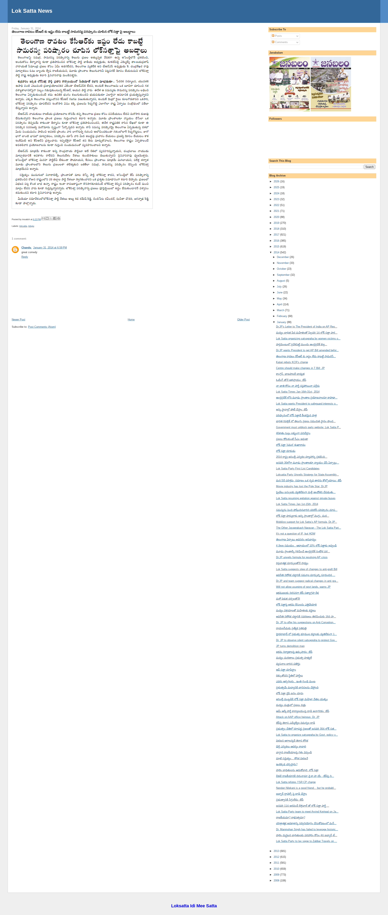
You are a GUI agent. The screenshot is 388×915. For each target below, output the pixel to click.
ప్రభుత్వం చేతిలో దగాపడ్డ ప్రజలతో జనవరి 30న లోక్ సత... (306, 728)
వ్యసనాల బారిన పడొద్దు (288, 663)
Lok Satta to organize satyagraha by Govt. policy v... (307, 734)
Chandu (26, 247)
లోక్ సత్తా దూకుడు (285, 450)
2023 (277, 199)
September (283, 274)
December (283, 257)
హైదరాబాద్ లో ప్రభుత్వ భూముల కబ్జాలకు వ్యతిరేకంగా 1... (306, 634)
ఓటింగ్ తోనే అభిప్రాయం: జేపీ (291, 379)
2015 (277, 246)
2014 (277, 252)
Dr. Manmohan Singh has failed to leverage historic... (307, 829)
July (280, 286)
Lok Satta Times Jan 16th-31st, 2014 (297, 391)
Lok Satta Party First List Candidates (297, 468)
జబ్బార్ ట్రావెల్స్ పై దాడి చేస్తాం (291, 793)
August (281, 280)
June (280, 292)
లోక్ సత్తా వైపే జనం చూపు (289, 693)
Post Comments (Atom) (42, 326)
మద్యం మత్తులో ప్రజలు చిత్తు (291, 705)
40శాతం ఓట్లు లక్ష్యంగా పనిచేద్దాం (293, 433)
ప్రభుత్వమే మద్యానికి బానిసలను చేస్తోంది (297, 687)
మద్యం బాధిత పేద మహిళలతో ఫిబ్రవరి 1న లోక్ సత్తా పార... (306, 332)
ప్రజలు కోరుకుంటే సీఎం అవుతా (292, 439)
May (280, 298)
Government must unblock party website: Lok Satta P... (308, 427)
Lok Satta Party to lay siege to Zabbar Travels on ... (306, 841)
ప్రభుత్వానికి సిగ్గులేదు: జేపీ (290, 799)
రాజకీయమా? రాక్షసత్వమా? (290, 817)
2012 (277, 856)
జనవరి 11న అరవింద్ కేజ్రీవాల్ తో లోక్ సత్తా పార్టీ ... (302, 805)
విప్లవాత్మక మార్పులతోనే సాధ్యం (292, 563)
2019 (277, 222)
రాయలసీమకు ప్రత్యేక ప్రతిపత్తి (291, 628)
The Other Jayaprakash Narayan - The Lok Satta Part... (308, 527)
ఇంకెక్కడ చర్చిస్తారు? (286, 764)
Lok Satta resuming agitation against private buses (305, 498)
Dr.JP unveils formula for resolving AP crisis (302, 557)
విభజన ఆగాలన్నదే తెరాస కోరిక (292, 740)
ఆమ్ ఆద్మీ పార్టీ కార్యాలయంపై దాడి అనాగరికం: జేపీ (302, 711)
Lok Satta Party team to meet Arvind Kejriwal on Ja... (307, 811)
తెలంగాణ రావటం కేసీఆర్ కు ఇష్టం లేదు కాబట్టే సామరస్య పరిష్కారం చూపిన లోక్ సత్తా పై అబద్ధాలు (73, 31)
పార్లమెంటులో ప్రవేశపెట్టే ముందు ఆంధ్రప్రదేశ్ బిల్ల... (301, 344)
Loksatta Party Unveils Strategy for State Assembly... (307, 474)
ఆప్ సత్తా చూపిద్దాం (286, 669)
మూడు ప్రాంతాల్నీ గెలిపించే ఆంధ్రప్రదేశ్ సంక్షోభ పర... (303, 551)
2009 (277, 874)
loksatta (23, 226)
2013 (277, 851)
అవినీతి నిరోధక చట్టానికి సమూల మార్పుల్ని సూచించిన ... (305, 575)
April (280, 304)
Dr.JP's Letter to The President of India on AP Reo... (306, 326)
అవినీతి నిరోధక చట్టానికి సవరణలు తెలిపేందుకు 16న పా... (306, 616)
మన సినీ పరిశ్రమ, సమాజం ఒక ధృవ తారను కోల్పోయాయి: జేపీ (309, 480)
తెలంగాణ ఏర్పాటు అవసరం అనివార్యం (296, 539)
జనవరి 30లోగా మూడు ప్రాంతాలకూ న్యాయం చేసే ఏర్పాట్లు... (307, 462)
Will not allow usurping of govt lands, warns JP (303, 586)
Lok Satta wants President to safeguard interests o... (307, 403)
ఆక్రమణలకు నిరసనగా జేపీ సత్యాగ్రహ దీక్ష (297, 592)
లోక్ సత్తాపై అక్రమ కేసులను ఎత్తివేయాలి (296, 604)
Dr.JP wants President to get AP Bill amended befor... (307, 350)
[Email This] (43, 218)
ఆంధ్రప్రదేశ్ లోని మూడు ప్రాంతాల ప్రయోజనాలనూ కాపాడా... (306, 397)
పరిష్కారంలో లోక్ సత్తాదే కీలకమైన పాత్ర (296, 415)
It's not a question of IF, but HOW (295, 533)
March (281, 310)
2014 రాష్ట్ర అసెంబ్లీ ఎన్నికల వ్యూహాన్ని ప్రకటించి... (301, 456)
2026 (277, 181)
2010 (277, 868)
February (282, 316)
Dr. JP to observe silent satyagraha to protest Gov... (306, 640)
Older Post (243, 319)
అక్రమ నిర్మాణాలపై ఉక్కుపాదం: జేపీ (294, 651)
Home (131, 319)
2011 (277, 862)
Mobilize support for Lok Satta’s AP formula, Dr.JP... (306, 521)
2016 (277, 240)
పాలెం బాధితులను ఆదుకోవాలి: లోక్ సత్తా (297, 770)
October (282, 268)
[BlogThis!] (47, 218)
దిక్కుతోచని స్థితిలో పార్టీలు (289, 675)
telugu (31, 226)
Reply (24, 256)
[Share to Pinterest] (59, 218)
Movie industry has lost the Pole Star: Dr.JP (302, 486)
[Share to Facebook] (55, 218)
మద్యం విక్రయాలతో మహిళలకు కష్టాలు (296, 610)
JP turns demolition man (290, 646)
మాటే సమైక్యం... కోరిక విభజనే (292, 758)
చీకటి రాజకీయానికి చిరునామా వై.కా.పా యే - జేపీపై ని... (305, 776)
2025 (277, 187)
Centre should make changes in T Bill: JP (300, 368)
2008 (277, 880)
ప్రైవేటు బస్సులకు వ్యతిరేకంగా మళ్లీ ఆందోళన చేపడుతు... (306, 492)
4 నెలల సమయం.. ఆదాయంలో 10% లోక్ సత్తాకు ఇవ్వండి (306, 545)
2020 (277, 217)
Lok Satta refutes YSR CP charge (296, 782)
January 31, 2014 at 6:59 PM (50, 247)
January (282, 322)
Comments (281, 42)
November (283, 262)
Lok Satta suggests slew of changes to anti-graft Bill (306, 569)
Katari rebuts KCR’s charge (292, 362)
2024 (277, 193)
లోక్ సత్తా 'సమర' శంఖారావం (291, 444)
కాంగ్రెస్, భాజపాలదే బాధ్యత (290, 373)
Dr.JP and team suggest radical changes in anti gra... (307, 580)
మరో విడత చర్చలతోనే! (288, 598)
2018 (277, 228)
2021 (277, 210)
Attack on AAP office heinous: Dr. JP (297, 716)
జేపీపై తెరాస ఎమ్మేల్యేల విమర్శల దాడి (295, 722)
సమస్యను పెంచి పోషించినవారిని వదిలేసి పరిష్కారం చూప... (306, 509)
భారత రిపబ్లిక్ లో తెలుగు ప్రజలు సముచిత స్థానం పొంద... (306, 421)
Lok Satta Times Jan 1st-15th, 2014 (297, 504)
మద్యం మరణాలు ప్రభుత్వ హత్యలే (294, 657)
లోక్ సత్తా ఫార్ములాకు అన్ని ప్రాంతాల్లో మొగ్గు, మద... (302, 515)
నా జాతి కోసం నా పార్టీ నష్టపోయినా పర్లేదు (298, 385)
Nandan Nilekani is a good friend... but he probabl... (306, 787)
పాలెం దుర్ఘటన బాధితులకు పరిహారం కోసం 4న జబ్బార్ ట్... (306, 835)
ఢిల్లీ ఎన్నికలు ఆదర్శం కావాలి (291, 746)
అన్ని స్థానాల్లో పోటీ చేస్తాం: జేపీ (292, 409)
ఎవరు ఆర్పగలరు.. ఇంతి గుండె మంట (295, 681)
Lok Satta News (32, 11)
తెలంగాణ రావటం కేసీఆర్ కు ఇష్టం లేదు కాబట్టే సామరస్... (306, 356)
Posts (278, 35)
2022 (277, 205)
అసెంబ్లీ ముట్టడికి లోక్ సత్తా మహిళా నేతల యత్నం (302, 699)
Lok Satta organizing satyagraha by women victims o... (308, 338)
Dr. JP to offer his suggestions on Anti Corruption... (306, 622)
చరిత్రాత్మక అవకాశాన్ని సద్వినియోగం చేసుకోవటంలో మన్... (306, 823)
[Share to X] (51, 218)
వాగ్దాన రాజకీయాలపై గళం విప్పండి (294, 752)
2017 (277, 234)
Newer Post (18, 319)
